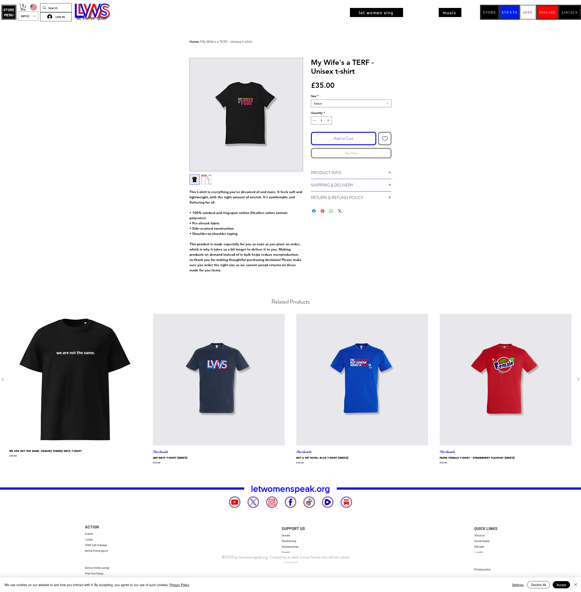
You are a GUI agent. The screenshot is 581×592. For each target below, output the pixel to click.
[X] (253, 502)
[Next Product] (578, 379)
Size (314, 96)
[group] (290, 389)
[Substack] (346, 502)
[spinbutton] (321, 120)
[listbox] (28, 16)
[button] (8, 12)
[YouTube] (234, 502)
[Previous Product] (2, 379)
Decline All (538, 584)
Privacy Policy (179, 584)
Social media (481, 541)
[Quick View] (75, 379)
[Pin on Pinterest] (322, 211)
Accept (561, 584)
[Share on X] (339, 211)
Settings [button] (518, 584)
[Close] (575, 584)
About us (479, 535)
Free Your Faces (94, 573)
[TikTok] (309, 502)
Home (194, 41)
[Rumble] (327, 502)
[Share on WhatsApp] (331, 211)
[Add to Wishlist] (384, 138)
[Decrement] (314, 120)
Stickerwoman (290, 546)
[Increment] (328, 120)
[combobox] (351, 103)
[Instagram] (272, 502)
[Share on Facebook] (314, 211)
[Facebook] (290, 502)
